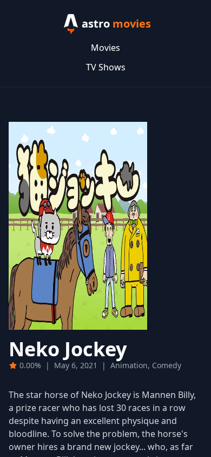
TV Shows (106, 67)
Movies (105, 48)
